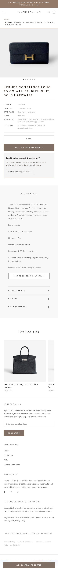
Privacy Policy (9, 542)
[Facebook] (5, 491)
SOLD (29, 139)
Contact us (8, 455)
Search (7, 451)
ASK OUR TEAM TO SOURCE (29, 147)
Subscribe (14, 433)
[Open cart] (54, 11)
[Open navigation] (4, 12)
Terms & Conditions (12, 465)
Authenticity (15, 545)
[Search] (48, 12)
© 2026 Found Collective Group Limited (29, 534)
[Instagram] (11, 491)
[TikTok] (18, 491)
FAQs (6, 460)
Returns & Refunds (43, 542)
